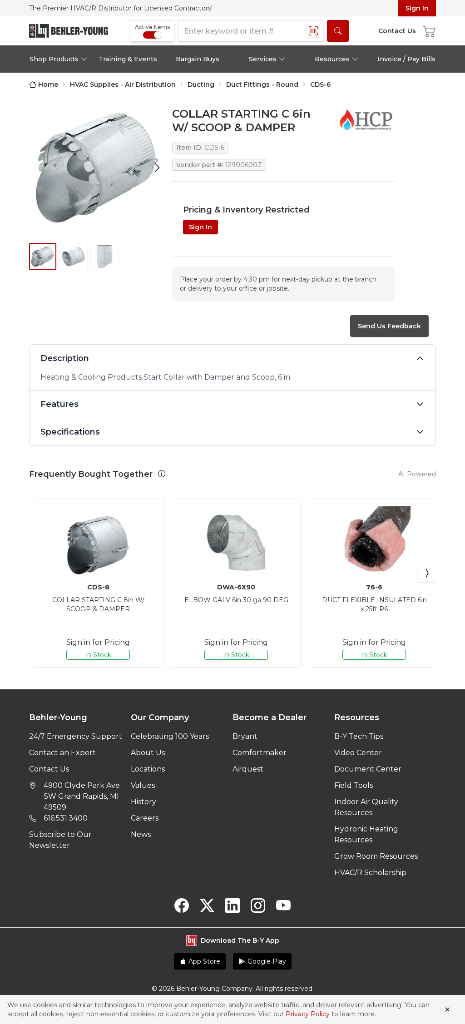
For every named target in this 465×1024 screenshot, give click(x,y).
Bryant (244, 736)
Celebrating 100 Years (170, 736)
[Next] (427, 573)
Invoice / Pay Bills (406, 59)
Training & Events (128, 59)
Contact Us (49, 769)
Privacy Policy (308, 1014)
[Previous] (38, 573)
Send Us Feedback (389, 326)
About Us (148, 752)
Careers (144, 818)
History (143, 801)
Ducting (201, 84)
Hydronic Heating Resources (366, 834)
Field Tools (353, 785)
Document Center (367, 769)
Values (143, 785)
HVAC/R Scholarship (370, 872)
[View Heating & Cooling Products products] (365, 119)
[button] (161, 473)
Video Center (358, 752)
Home (48, 84)
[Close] (447, 1009)
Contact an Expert (62, 752)
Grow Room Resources (376, 856)
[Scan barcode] (313, 31)
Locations (148, 769)
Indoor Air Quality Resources (366, 807)
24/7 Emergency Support (75, 736)
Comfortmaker (259, 752)
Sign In (417, 8)
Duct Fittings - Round (262, 84)
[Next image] (157, 168)
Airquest (247, 769)
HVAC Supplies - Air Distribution (123, 84)
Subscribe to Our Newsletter (60, 840)
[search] (338, 31)
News (141, 834)
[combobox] (250, 31)
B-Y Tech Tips (358, 736)
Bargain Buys (197, 59)
